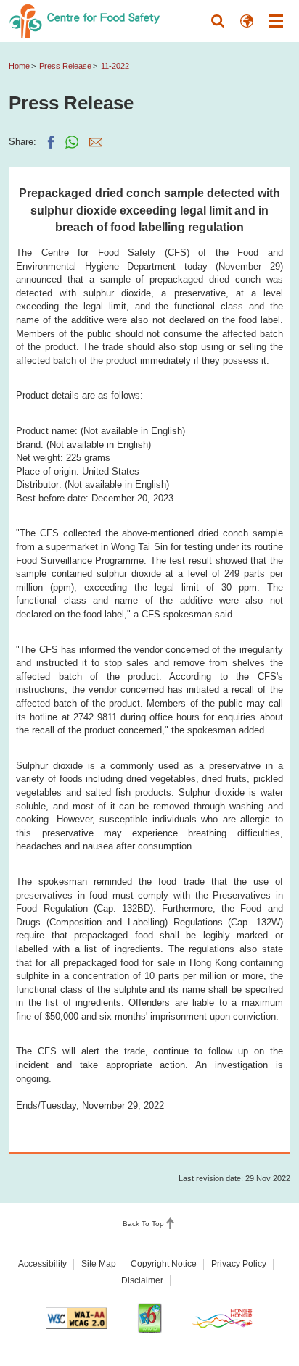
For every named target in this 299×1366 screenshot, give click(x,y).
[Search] (217, 21)
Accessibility (42, 1264)
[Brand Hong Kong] (223, 1318)
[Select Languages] (246, 21)
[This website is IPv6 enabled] (149, 1318)
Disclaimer (142, 1280)
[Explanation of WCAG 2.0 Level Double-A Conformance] (77, 1318)
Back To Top (143, 1224)
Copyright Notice (164, 1264)
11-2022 (115, 66)
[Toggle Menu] (275, 21)
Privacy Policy (238, 1264)
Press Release (65, 66)
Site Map (98, 1264)
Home (19, 66)
